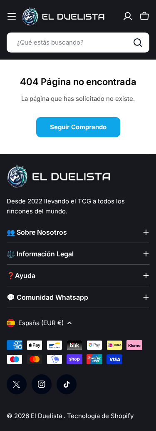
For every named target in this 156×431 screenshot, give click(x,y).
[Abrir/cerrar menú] (12, 16)
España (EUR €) (41, 323)
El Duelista (47, 416)
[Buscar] (138, 43)
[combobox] (78, 43)
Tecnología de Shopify (100, 416)
